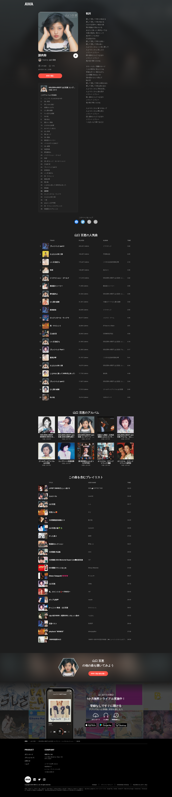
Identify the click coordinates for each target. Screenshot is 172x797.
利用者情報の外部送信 (123, 784)
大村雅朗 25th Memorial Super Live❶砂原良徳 (66, 560)
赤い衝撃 (47, 146)
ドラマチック (107, 246)
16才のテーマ (107, 397)
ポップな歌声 (54, 599)
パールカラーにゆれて (51, 143)
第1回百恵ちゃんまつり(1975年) (86, 462)
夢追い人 (91, 544)
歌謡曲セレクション (56, 544)
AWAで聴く (50, 76)
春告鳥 (105, 373)
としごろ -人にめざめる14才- (53, 98)
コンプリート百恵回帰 (66, 461)
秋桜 (45, 158)
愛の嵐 (46, 182)
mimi (89, 552)
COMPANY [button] (49, 750)
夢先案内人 (47, 152)
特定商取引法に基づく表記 (140, 784)
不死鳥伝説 (106, 254)
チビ (89, 512)
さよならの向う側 (49, 197)
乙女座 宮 (47, 164)
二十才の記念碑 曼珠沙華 (111, 262)
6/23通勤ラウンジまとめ (57, 568)
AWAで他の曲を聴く (98, 673)
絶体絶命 (47, 170)
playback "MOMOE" (56, 631)
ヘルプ (27, 764)
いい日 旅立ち (48, 173)
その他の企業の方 (49, 772)
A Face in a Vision (108, 326)
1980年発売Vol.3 (55, 639)
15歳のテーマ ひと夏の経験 (111, 302)
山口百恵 (52, 504)
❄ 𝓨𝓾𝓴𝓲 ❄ (91, 576)
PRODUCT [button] (29, 750)
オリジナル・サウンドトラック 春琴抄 (125, 462)
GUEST (90, 623)
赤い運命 (47, 137)
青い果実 (47, 101)
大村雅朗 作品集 (55, 552)
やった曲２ (53, 536)
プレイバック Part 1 (57, 349)
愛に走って (47, 134)
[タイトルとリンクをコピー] (89, 222)
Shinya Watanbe (93, 568)
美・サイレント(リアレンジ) (53, 206)
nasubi (90, 600)
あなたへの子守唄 (49, 203)
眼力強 (90, 520)
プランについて (29, 758)
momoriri (91, 528)
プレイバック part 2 (50, 167)
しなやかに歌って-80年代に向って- (55, 185)
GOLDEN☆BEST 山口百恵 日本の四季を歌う (66, 436)
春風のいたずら (49, 107)
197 (89, 560)
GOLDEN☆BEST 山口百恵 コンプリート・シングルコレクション (72, 87)
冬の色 (46, 116)
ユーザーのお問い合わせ (51, 764)
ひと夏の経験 (48, 110)
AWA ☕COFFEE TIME (95, 488)
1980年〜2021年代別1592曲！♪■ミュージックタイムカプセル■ (108, 639)
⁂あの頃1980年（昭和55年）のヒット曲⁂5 (64, 615)
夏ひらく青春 (48, 122)
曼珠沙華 (47, 179)
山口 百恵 (52, 60)
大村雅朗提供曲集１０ (57, 520)
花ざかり (106, 270)
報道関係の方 (48, 766)
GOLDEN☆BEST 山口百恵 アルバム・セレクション (119, 349)
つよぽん (91, 615)
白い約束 (47, 131)
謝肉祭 (78, 741)
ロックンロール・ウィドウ (52, 194)
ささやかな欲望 (49, 125)
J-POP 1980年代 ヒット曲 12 (59, 488)
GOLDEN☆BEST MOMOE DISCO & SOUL (46, 437)
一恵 (45, 200)
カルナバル (53, 496)
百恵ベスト (53, 623)
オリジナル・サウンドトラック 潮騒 (106, 462)
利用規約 (94, 784)
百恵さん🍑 (53, 512)
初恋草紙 (47, 149)
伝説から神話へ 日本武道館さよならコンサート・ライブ (106, 437)
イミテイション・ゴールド (52, 155)
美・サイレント (49, 176)
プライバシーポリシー (107, 784)
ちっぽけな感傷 (49, 113)
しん (89, 504)
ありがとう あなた (50, 128)
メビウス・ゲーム (108, 318)
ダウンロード (29, 754)
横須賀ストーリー (49, 140)
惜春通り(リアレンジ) (51, 209)
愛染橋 (46, 188)
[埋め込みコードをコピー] (96, 222)
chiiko (90, 584)
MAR (89, 536)
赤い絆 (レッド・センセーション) (54, 161)
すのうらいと (92, 607)
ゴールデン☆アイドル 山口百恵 (113, 389)
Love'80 (90, 496)
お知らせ (27, 761)
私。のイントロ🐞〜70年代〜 (59, 591)
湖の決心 (47, 119)
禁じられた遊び (49, 104)
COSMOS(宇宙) (108, 334)
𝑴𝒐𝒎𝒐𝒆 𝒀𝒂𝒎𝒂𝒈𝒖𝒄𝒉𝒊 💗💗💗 (58, 576)
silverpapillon (92, 631)
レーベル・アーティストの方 (52, 769)
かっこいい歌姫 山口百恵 (58, 607)
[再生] (75, 55)
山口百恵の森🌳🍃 (56, 528)
